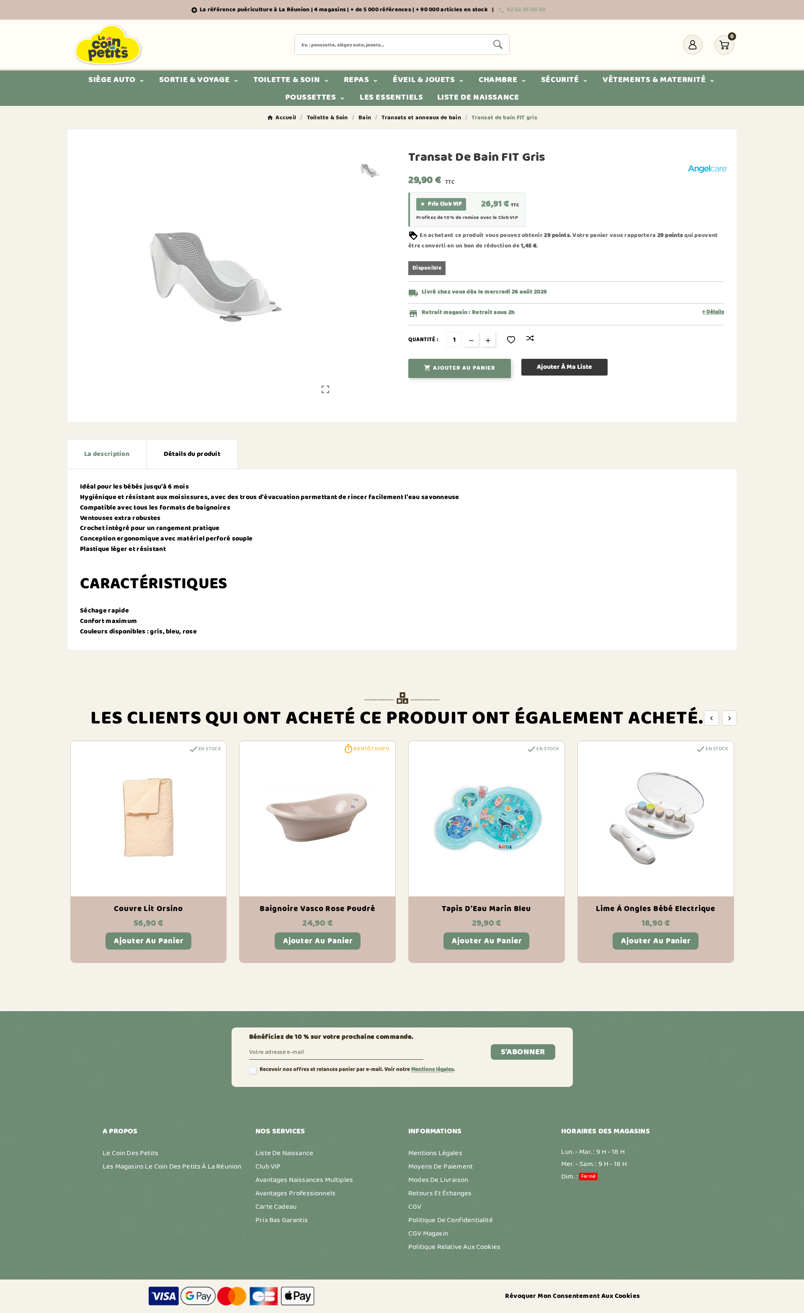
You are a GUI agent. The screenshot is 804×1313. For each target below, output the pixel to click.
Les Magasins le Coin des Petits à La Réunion (172, 1166)
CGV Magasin (428, 1233)
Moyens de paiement (440, 1166)
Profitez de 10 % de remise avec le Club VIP (467, 217)
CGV (415, 1206)
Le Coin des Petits (130, 1153)
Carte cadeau (275, 1206)
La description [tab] (106, 454)
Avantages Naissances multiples (304, 1180)
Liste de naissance (284, 1153)
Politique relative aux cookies (454, 1247)
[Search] (497, 44)
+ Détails (713, 312)
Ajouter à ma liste (564, 367)
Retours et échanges (440, 1193)
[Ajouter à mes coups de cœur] (511, 340)
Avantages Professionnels (295, 1193)
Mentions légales (432, 1069)
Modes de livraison (438, 1180)
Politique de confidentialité (450, 1220)
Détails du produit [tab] (192, 454)
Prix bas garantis (281, 1220)
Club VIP (268, 1166)
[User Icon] (693, 44)
